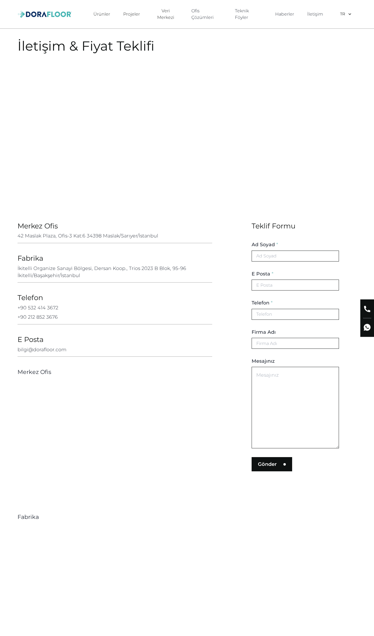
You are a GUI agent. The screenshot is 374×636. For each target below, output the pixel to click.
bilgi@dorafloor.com (42, 349)
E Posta (263, 274)
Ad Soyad (265, 244)
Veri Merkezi (165, 14)
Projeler (131, 14)
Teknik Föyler (242, 14)
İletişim (315, 14)
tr (342, 13)
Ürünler (101, 14)
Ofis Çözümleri (202, 14)
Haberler (284, 14)
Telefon (262, 303)
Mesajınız (263, 361)
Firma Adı (264, 332)
